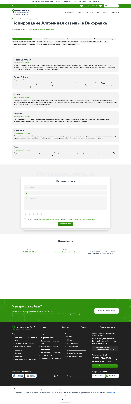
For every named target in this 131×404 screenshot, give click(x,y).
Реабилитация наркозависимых (54, 39)
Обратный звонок (111, 6)
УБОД (106, 41)
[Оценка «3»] (34, 214)
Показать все (18, 48)
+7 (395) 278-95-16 (93, 1)
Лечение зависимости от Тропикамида (79, 39)
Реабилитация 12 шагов (44, 41)
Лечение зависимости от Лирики (104, 39)
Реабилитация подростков (70, 44)
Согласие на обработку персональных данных (81, 219)
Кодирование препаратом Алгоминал (40, 29)
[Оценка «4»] (38, 214)
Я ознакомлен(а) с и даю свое (61, 219)
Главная (14, 19)
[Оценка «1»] (26, 214)
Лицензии (84, 327)
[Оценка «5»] (42, 214)
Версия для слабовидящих (65, 376)
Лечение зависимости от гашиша (24, 44)
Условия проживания (107, 327)
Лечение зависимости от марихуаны (66, 41)
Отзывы (22, 19)
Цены (45, 327)
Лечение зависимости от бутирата (48, 44)
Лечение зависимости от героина (91, 41)
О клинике (65, 327)
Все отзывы (38, 39)
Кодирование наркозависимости (24, 41)
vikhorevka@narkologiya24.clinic (65, 252)
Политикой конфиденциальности (48, 219)
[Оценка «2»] (30, 214)
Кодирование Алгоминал (21, 39)
